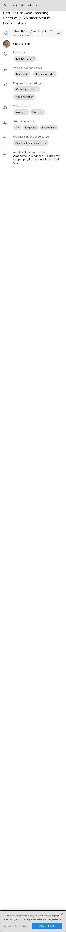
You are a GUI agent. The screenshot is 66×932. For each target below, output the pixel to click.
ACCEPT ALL (46, 925)
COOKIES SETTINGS (15, 925)
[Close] (62, 914)
